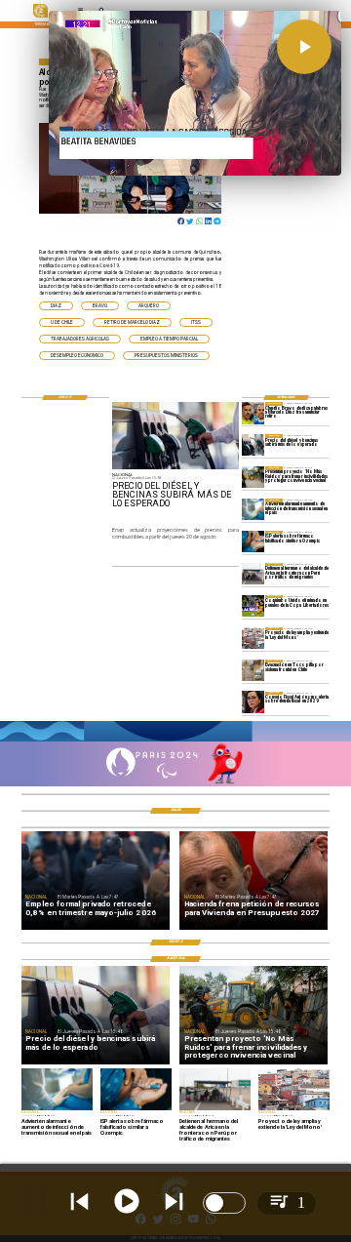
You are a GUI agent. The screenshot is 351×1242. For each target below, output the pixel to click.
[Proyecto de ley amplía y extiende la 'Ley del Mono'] (253, 638)
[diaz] (253, 412)
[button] (56, 305)
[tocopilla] (253, 670)
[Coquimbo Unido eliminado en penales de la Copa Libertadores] (253, 606)
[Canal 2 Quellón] (175, 740)
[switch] (224, 1203)
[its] (253, 509)
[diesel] (253, 445)
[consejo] (253, 702)
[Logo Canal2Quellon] (40, 17)
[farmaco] (253, 541)
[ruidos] (253, 477)
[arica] (253, 573)
